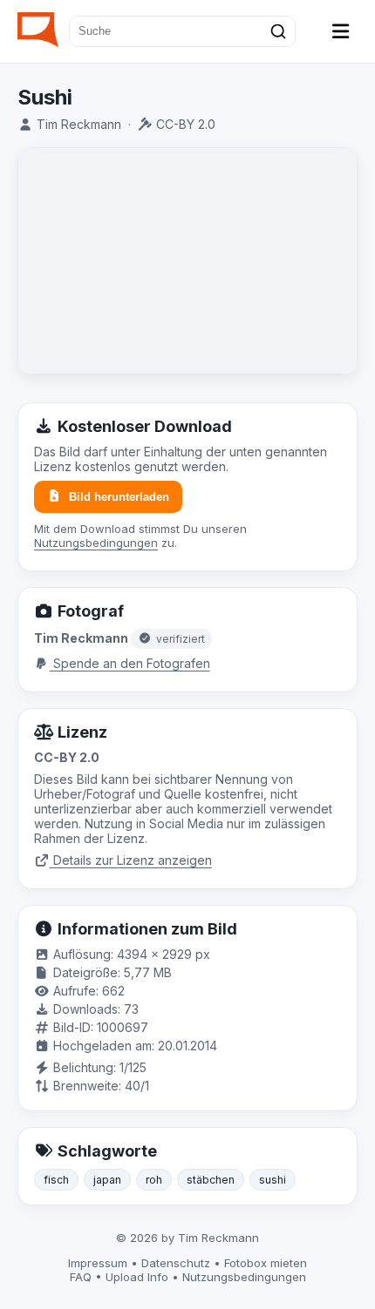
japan (107, 1179)
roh (154, 1179)
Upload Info (137, 1277)
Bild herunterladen (119, 496)
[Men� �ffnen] (341, 31)
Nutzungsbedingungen (96, 543)
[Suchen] (278, 31)
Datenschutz (175, 1263)
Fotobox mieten (265, 1263)
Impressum (97, 1263)
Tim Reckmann (79, 124)
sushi (272, 1179)
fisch (56, 1179)
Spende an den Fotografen (130, 663)
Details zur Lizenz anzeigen (131, 860)
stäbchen (211, 1179)
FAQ (81, 1277)
